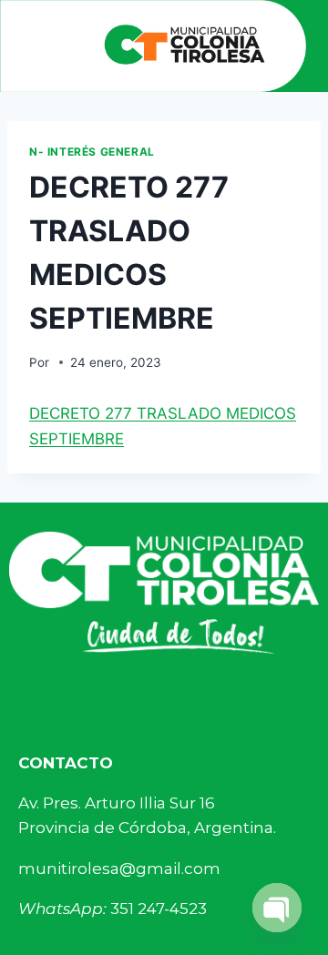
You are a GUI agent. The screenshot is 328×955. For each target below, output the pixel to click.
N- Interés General (92, 151)
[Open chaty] (277, 907)
